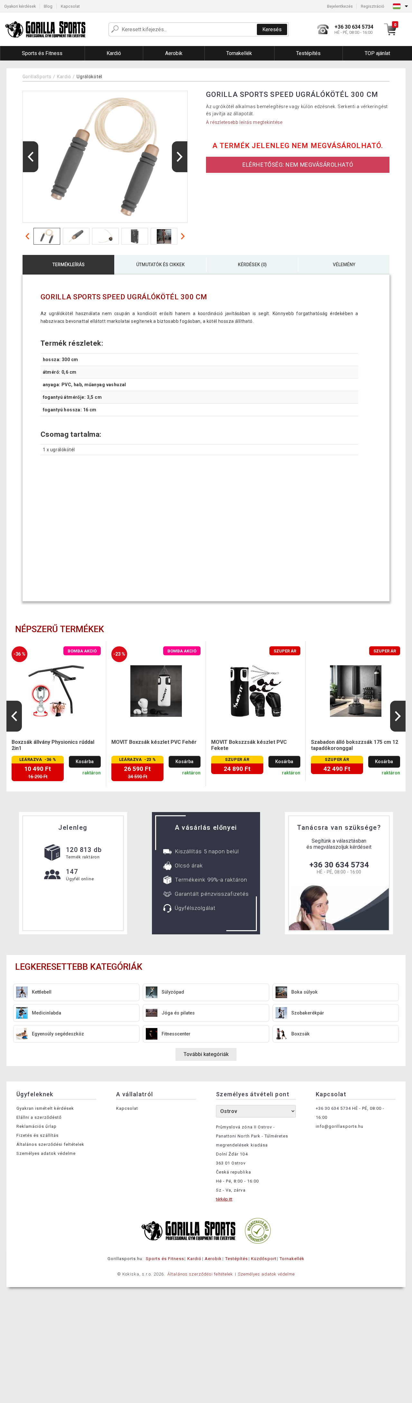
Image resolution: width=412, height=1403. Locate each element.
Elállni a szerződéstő (38, 1117)
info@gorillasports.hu (339, 1126)
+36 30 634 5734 (339, 864)
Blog (48, 6)
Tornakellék (292, 1258)
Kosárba (85, 761)
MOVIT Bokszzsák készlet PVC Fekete (249, 745)
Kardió (64, 76)
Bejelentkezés (340, 6)
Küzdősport (263, 1258)
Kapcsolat (70, 6)
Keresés (272, 29)
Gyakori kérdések (20, 6)
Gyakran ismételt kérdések (45, 1108)
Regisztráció (372, 6)
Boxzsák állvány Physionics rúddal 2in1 (53, 745)
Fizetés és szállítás (37, 1135)
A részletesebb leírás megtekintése (244, 122)
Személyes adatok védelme (46, 1153)
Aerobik (213, 1258)
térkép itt (224, 1199)
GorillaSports (37, 76)
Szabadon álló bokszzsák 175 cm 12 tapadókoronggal (354, 745)
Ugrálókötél (89, 76)
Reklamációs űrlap (36, 1126)
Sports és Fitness (165, 1258)
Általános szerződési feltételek (50, 1144)
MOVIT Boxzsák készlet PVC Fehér (154, 742)
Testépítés (236, 1258)
